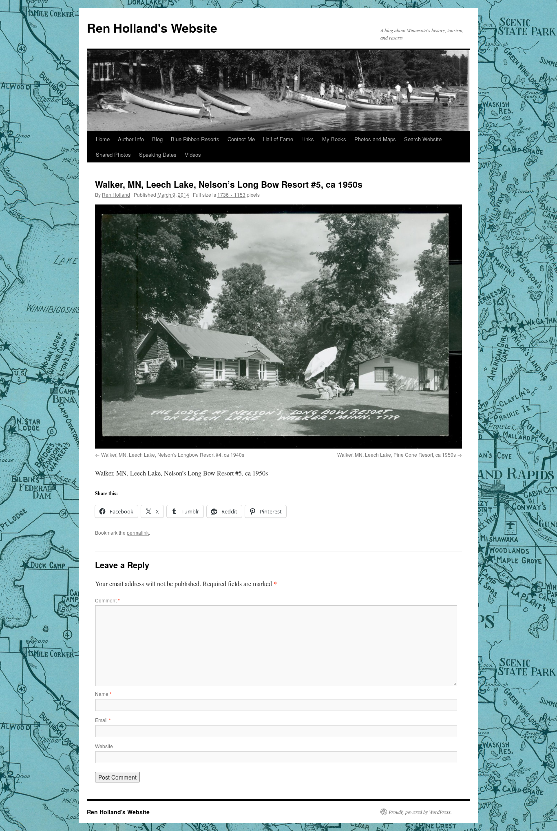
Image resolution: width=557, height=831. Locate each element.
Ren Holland (116, 194)
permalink (138, 532)
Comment (107, 600)
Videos (193, 154)
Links (307, 139)
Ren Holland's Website (152, 27)
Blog (157, 139)
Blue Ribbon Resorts (195, 139)
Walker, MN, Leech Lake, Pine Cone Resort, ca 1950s (396, 454)
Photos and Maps (375, 139)
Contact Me (241, 139)
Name (103, 693)
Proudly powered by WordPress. (420, 812)
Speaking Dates (158, 154)
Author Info (131, 139)
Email (103, 719)
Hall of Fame (278, 139)
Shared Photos (113, 154)
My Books (334, 139)
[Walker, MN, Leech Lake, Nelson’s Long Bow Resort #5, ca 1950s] (278, 326)
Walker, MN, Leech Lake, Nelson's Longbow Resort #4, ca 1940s (172, 454)
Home (103, 139)
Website (104, 745)
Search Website (423, 139)
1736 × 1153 (231, 194)
